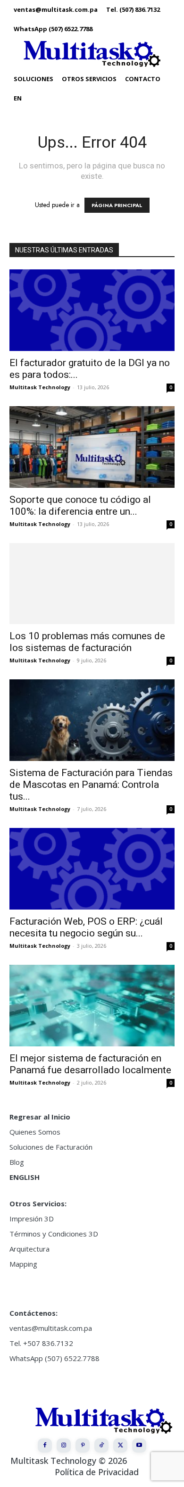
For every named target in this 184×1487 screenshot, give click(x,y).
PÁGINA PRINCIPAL (117, 205)
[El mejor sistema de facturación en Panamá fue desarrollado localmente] (92, 1005)
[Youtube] (139, 1445)
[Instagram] (64, 1445)
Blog (16, 1162)
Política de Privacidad (97, 1472)
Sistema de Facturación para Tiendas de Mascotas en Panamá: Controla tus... (91, 784)
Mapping (23, 1264)
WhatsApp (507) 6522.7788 (54, 1358)
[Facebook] (45, 1445)
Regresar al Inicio (39, 1116)
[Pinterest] (82, 1445)
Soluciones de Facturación (50, 1147)
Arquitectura (29, 1248)
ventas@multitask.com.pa (50, 1328)
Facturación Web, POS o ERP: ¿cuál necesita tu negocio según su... (86, 927)
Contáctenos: (33, 1313)
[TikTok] (101, 1445)
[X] (120, 1445)
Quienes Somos (34, 1131)
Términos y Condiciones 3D (53, 1233)
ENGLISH (24, 1177)
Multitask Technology (39, 387)
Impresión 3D (31, 1218)
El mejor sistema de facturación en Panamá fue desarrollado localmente (90, 1064)
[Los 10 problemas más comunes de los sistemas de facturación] (92, 584)
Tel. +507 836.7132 (41, 1343)
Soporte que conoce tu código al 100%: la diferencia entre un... (80, 505)
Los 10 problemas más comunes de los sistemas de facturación (87, 641)
